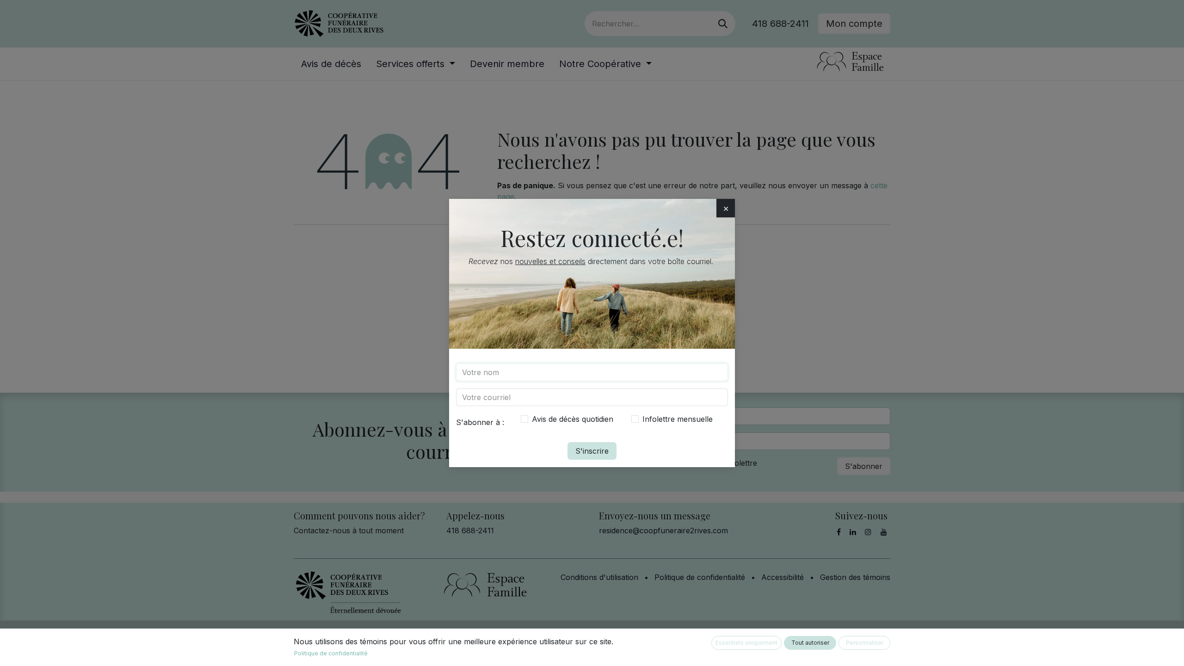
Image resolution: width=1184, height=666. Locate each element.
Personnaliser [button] (864, 642)
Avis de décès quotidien (572, 419)
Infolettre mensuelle (677, 419)
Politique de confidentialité (331, 653)
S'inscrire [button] (592, 451)
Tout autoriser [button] (810, 642)
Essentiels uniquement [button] (746, 642)
